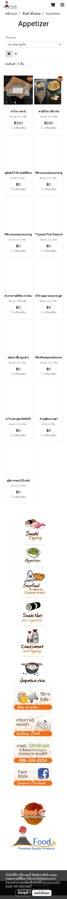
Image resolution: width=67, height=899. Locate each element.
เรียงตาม (11, 37)
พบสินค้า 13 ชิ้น (14, 64)
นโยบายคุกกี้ (25, 886)
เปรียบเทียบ (20, 127)
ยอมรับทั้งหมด (41, 893)
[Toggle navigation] (62, 5)
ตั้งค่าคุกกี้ (23, 893)
